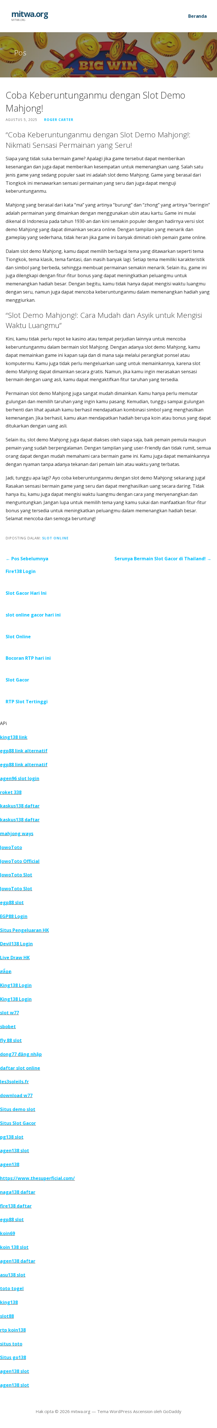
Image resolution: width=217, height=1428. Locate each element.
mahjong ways (16, 833)
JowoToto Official (20, 861)
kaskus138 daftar (20, 806)
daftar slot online (20, 1068)
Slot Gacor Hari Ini (26, 593)
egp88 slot (12, 902)
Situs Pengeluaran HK (24, 930)
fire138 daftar (16, 1206)
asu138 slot (12, 1275)
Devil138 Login (16, 944)
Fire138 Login (21, 571)
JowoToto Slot (16, 875)
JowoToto (11, 847)
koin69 (7, 1233)
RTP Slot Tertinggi (27, 701)
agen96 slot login (19, 778)
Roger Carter (58, 119)
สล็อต (5, 971)
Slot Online (55, 538)
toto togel (12, 1288)
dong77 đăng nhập (21, 1054)
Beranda (197, 16)
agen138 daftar (17, 1261)
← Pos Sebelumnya (27, 558)
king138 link (13, 737)
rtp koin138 (13, 1330)
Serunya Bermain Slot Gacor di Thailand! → (162, 558)
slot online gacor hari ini (33, 615)
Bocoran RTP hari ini (28, 658)
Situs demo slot (17, 1109)
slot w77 (9, 1013)
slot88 (7, 1316)
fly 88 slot (11, 1040)
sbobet (8, 1026)
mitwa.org (29, 13)
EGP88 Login (13, 916)
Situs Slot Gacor (18, 1123)
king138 (9, 1302)
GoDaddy (172, 1411)
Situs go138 (13, 1357)
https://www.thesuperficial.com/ (37, 1178)
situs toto (11, 1344)
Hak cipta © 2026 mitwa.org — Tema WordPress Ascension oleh (99, 1411)
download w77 (16, 1095)
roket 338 (10, 792)
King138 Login (16, 985)
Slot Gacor (17, 680)
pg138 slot (11, 1137)
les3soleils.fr (14, 1081)
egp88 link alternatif (23, 751)
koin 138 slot (14, 1247)
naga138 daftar (17, 1192)
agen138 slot (14, 1150)
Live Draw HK (15, 957)
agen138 (9, 1164)
